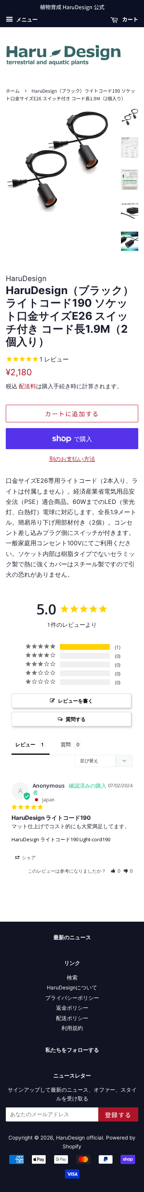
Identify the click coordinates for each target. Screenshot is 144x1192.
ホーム (13, 90)
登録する (118, 1114)
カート (129, 19)
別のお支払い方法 (72, 459)
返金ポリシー (72, 1008)
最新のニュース (72, 937)
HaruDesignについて (72, 987)
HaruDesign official (79, 1138)
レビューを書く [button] (75, 700)
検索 (72, 978)
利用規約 (72, 1028)
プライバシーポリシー (72, 998)
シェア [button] (28, 857)
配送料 (27, 386)
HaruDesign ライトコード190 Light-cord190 (61, 839)
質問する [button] (76, 719)
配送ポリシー (72, 1018)
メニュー (26, 19)
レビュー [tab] (25, 744)
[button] (115, 871)
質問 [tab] (66, 744)
